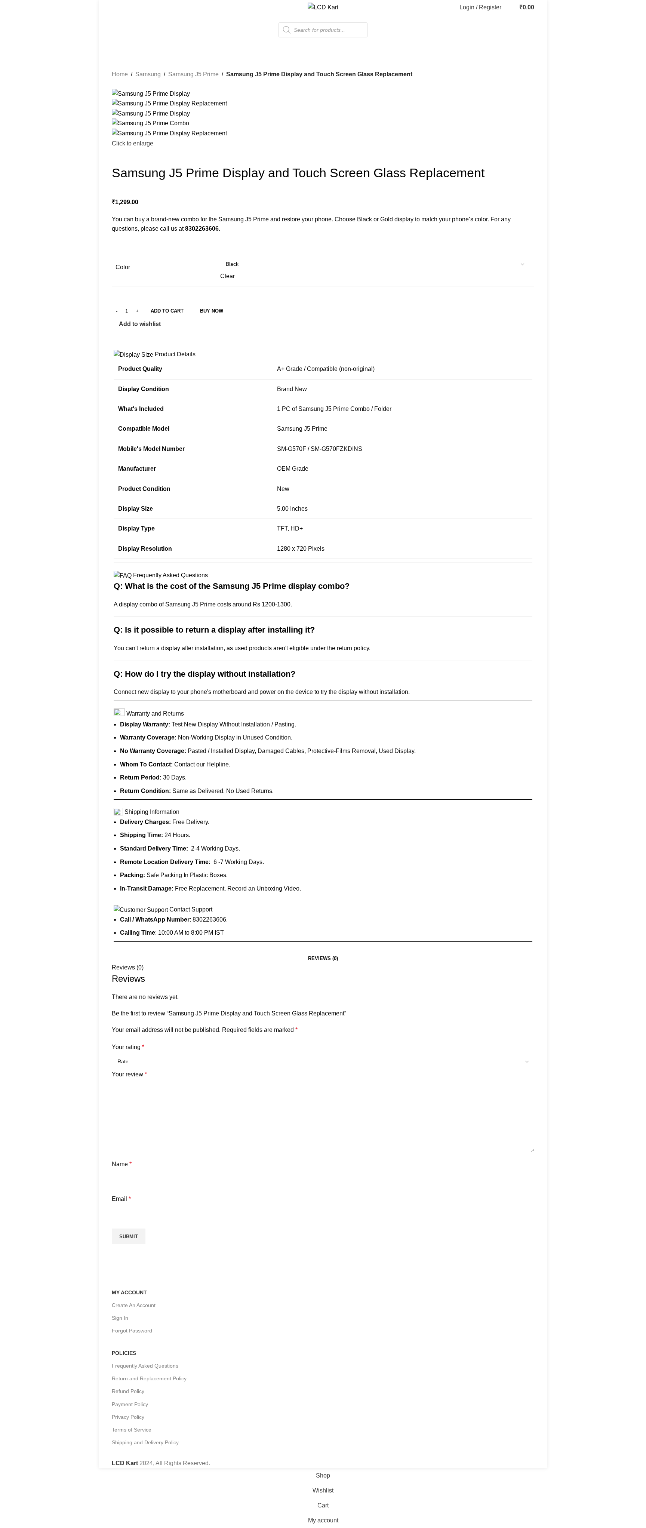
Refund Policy (128, 1391)
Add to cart (167, 311)
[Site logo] (323, 7)
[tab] (323, 959)
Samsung (148, 74)
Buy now (211, 311)
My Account (129, 1292)
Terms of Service (131, 1430)
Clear (227, 276)
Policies (124, 1353)
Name (122, 1164)
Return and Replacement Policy (149, 1378)
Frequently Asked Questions (145, 1366)
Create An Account (134, 1305)
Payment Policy (130, 1404)
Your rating (128, 1047)
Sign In (120, 1318)
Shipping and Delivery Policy (145, 1442)
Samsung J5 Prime (193, 74)
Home (120, 74)
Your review (129, 1074)
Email (121, 1199)
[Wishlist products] (509, 7)
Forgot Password (132, 1331)
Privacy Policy (128, 1417)
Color (123, 267)
